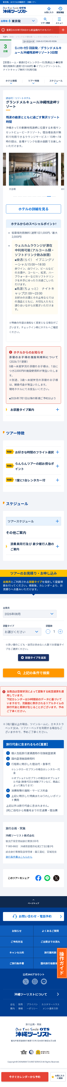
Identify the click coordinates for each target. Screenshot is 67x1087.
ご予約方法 (17, 941)
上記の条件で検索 (36, 672)
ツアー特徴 (33, 80)
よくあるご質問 (50, 931)
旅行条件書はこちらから (19, 856)
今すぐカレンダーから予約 (24, 1077)
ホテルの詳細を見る (33, 208)
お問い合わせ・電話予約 (35, 916)
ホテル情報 (11, 80)
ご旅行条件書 (16, 963)
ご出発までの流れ (50, 941)
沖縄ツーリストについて (30, 994)
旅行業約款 (50, 952)
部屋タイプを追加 (35, 657)
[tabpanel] (33, 172)
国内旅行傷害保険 (50, 963)
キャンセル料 (16, 952)
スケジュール (56, 80)
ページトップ (33, 903)
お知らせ (17, 931)
